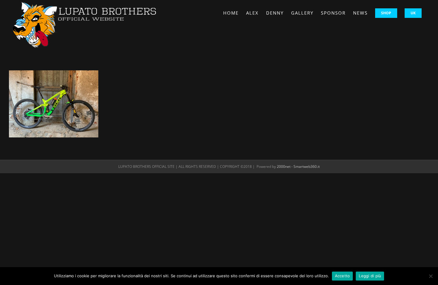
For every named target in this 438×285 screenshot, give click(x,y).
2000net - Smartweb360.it (298, 166)
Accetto (342, 275)
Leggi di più (370, 275)
